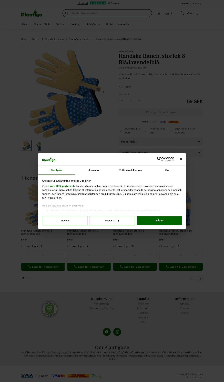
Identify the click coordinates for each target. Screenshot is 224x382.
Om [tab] (167, 169)
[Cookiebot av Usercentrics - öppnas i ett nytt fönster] (159, 159)
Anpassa (110, 220)
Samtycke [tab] (56, 169)
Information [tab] (93, 169)
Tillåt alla (159, 220)
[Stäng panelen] (181, 159)
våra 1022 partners (61, 185)
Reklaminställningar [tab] (130, 169)
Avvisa (65, 220)
